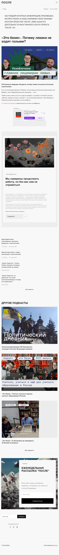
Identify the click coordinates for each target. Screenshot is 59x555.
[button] (56, 2)
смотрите (13, 103)
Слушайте (5, 103)
